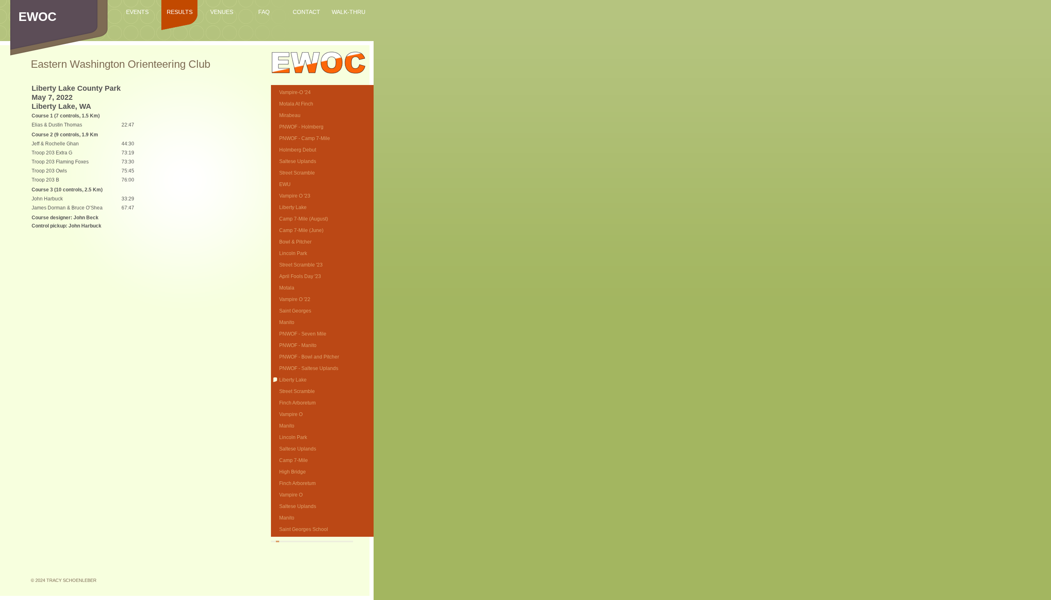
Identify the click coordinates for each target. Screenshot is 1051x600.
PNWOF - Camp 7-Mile (304, 138)
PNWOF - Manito (298, 345)
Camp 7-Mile (293, 460)
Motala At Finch (296, 104)
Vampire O (291, 414)
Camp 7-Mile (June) (301, 230)
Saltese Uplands (297, 161)
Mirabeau (290, 115)
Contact (306, 12)
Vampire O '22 (294, 299)
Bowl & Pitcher (295, 242)
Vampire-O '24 (295, 92)
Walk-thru (348, 12)
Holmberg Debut (297, 150)
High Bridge (292, 472)
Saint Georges (295, 311)
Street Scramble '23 (301, 265)
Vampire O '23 (294, 196)
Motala (286, 288)
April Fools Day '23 (300, 276)
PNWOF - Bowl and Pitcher (309, 357)
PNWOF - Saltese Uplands (308, 368)
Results (180, 12)
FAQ (264, 12)
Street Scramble (297, 173)
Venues (221, 12)
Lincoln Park (293, 253)
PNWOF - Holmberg (301, 127)
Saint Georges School (303, 529)
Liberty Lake (293, 207)
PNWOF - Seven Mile (302, 334)
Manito (286, 322)
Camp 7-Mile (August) (303, 219)
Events (137, 12)
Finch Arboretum (297, 403)
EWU (285, 184)
